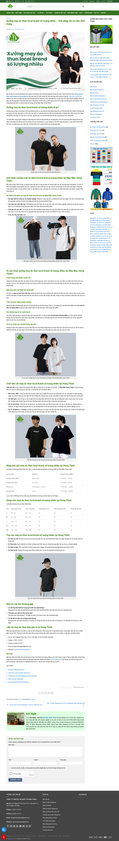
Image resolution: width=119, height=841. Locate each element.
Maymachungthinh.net (23, 838)
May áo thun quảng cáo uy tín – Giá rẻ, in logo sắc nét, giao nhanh (100, 70)
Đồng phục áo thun (95, 134)
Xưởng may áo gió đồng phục (99, 102)
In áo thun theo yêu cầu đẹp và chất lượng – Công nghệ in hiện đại (100, 76)
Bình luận (12, 745)
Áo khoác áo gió (29, 13)
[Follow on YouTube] (23, 826)
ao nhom (99, 222)
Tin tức (97, 1)
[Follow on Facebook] (106, 1)
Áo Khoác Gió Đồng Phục (97, 127)
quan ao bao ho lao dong (100, 251)
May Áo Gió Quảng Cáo (97, 137)
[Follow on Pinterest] (14, 826)
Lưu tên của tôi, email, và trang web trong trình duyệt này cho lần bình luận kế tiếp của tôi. (38, 768)
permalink (32, 699)
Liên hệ (103, 1)
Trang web (63, 760)
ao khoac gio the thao (100, 234)
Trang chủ (85, 1)
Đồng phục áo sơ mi (96, 130)
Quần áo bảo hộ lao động (97, 140)
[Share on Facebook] (39, 693)
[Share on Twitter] (42, 693)
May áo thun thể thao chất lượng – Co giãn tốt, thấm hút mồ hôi (101, 65)
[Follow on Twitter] (110, 1)
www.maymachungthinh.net (20, 822)
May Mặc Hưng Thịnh (49, 717)
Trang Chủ (10, 13)
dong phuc (93, 218)
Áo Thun (49, 13)
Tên (10, 760)
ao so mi (105, 236)
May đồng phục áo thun (97, 105)
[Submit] (83, 6)
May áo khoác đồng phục (97, 96)
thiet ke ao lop (106, 227)
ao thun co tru (102, 243)
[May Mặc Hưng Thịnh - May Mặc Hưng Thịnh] (15, 6)
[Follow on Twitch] (29, 826)
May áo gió (93, 86)
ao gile (109, 234)
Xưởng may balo (95, 117)
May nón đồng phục (96, 114)
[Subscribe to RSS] (17, 826)
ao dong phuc (105, 218)
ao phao (92, 236)
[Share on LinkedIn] (52, 693)
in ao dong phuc (97, 225)
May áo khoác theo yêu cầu (98, 99)
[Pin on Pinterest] (48, 693)
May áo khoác (94, 93)
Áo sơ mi (40, 13)
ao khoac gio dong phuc (104, 247)
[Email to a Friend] (45, 693)
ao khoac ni (98, 236)
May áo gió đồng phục (97, 90)
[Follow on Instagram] (108, 1)
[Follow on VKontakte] (26, 826)
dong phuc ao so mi (96, 249)
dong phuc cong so (101, 220)
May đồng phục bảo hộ (97, 111)
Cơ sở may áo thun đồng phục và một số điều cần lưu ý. (26, 705)
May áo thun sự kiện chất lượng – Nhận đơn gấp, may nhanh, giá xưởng (101, 59)
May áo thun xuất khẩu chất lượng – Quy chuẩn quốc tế (101, 53)
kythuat (22, 29)
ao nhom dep (107, 225)
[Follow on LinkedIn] (20, 826)
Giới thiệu (91, 1)
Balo (81, 13)
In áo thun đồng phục (96, 108)
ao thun (105, 240)
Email (36, 760)
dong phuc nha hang (101, 229)
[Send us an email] (111, 1)
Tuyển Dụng (88, 13)
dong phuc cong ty (95, 227)
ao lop (99, 218)
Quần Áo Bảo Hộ (60, 13)
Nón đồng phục (72, 13)
